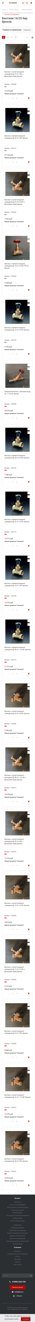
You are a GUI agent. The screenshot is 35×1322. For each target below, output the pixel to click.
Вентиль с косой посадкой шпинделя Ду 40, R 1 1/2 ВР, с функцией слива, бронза (15, 777)
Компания (17, 1247)
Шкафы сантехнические (17, 1236)
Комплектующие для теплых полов (17, 1241)
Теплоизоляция (17, 1244)
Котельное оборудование (17, 1204)
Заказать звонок (17, 1287)
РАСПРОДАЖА (17, 1213)
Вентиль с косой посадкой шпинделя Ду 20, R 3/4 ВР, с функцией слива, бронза (14, 202)
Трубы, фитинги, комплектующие (17, 1207)
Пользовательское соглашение (17, 1254)
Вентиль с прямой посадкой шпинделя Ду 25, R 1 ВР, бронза (16, 585)
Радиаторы (17, 1202)
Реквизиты (17, 1251)
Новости (17, 1262)
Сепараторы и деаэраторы (17, 1230)
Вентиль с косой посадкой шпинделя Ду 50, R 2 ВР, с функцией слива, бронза (14, 841)
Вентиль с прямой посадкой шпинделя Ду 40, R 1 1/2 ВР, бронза (17, 648)
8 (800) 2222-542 (19, 1282)
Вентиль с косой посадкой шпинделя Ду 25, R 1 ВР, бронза (16, 1032)
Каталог (17, 1198)
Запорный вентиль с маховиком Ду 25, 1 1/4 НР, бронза (17, 393)
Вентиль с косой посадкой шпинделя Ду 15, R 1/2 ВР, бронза (16, 904)
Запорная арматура (17, 1227)
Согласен (26, 1319)
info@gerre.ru (19, 1292)
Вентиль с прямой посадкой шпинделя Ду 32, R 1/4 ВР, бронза (16, 521)
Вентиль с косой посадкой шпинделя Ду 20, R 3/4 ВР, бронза (16, 712)
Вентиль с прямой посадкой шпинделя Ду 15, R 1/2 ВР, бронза (16, 329)
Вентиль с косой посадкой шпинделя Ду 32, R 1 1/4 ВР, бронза (17, 1096)
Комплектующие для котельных (17, 1233)
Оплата (17, 1256)
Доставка (17, 1259)
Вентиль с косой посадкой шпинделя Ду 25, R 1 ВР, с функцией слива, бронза (14, 74)
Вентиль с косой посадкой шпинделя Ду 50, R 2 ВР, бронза (16, 1160)
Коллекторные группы (17, 1221)
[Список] (29, 37)
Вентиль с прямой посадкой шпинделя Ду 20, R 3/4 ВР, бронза (16, 457)
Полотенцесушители (17, 1210)
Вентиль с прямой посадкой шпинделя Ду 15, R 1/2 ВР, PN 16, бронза (16, 266)
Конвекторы (17, 1225)
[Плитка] (32, 37)
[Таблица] (27, 37)
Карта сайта (17, 1264)
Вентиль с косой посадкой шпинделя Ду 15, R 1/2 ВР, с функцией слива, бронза (14, 969)
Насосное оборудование (17, 1238)
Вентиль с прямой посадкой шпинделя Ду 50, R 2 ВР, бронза (16, 137)
